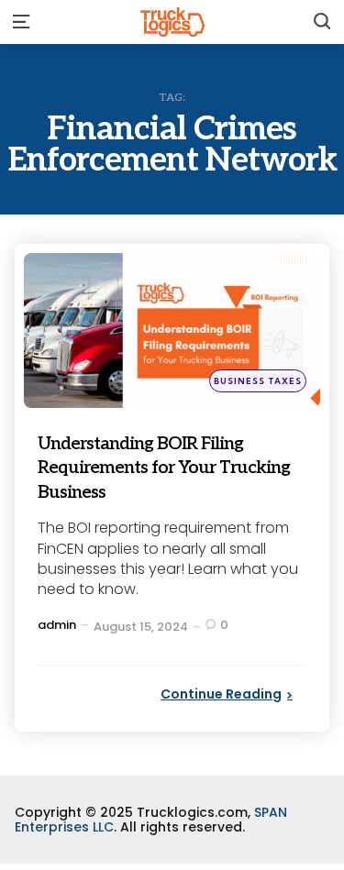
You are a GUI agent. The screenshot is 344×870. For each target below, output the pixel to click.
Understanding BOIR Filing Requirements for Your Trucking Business (171, 466)
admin (57, 624)
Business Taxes (258, 381)
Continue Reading (221, 694)
